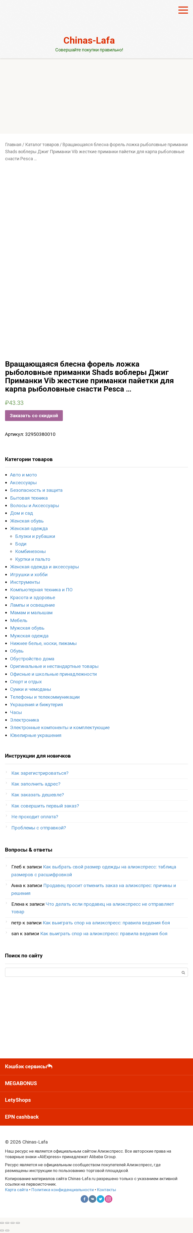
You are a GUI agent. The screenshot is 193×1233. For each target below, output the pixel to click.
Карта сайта (16, 1189)
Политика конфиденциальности (62, 1189)
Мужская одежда (29, 636)
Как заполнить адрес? (35, 784)
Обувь (17, 651)
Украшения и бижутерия (36, 704)
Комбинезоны (30, 551)
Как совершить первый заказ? (45, 806)
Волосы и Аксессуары (34, 505)
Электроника (24, 720)
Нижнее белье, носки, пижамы (43, 643)
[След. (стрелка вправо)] (7, 1230)
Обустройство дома (32, 659)
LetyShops (18, 1100)
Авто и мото (23, 475)
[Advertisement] (96, 96)
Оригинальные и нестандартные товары (54, 666)
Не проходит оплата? (34, 817)
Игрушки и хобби (28, 574)
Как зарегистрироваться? (39, 773)
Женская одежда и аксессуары (44, 567)
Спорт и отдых (26, 682)
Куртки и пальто (32, 559)
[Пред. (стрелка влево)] (2, 1230)
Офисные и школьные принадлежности (53, 674)
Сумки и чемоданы (30, 689)
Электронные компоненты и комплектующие (60, 727)
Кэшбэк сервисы (26, 1066)
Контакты (106, 1189)
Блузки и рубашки (35, 536)
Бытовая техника (29, 498)
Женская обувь (27, 521)
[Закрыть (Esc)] (2, 1223)
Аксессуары (23, 482)
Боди (20, 544)
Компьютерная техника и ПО (41, 590)
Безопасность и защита (36, 490)
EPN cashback (22, 1117)
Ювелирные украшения (35, 735)
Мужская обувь (27, 628)
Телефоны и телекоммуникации (45, 697)
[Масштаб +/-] (18, 1223)
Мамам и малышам (31, 612)
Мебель (18, 620)
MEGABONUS (21, 1083)
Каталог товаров (42, 144)
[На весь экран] (13, 1223)
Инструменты (25, 582)
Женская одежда (29, 528)
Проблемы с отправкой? (38, 828)
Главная (13, 144)
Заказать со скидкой (34, 415)
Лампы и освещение (32, 605)
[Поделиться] (7, 1223)
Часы (16, 712)
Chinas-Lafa (89, 40)
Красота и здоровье (32, 597)
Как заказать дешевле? (37, 795)
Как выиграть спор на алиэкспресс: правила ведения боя (106, 923)
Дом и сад (21, 513)
